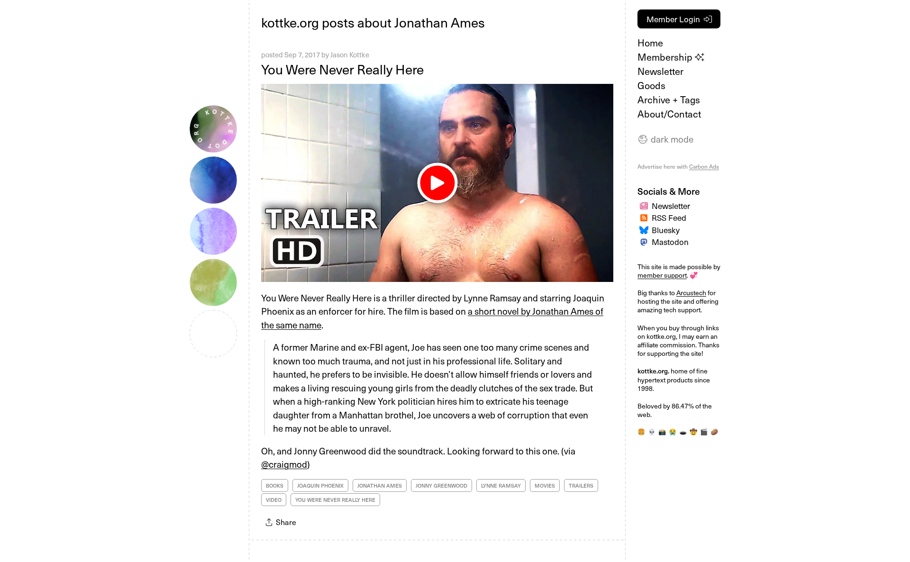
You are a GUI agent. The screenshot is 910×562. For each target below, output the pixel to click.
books (274, 485)
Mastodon (670, 242)
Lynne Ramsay (501, 485)
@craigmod (284, 464)
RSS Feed (669, 217)
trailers (581, 485)
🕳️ (683, 431)
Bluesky (666, 230)
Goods (651, 85)
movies (545, 485)
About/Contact (669, 114)
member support (662, 275)
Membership (666, 57)
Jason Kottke (349, 54)
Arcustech (691, 293)
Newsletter (660, 71)
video (274, 500)
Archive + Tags (668, 99)
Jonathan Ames (379, 485)
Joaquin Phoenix (320, 485)
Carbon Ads (704, 166)
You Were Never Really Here (342, 69)
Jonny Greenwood (441, 485)
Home (650, 43)
